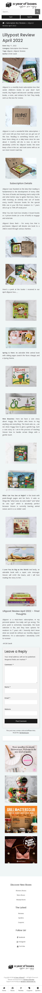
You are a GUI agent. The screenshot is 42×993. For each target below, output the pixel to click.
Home (4, 990)
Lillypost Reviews (19, 51)
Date (4, 46)
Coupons (29, 989)
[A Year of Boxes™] (21, 5)
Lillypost (9, 51)
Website (8, 709)
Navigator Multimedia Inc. (28, 981)
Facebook (21, 937)
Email (7, 698)
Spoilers (37, 989)
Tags (4, 51)
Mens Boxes (21, 895)
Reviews (21, 989)
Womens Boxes (21, 891)
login (10, 17)
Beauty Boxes (21, 900)
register (29, 17)
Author (5, 54)
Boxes (12, 989)
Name (8, 687)
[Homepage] (3, 22)
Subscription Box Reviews (16, 23)
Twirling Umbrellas (28, 979)
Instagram (21, 942)
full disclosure (24, 733)
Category (5, 48)
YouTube (22, 946)
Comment (9, 665)
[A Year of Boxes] (21, 967)
